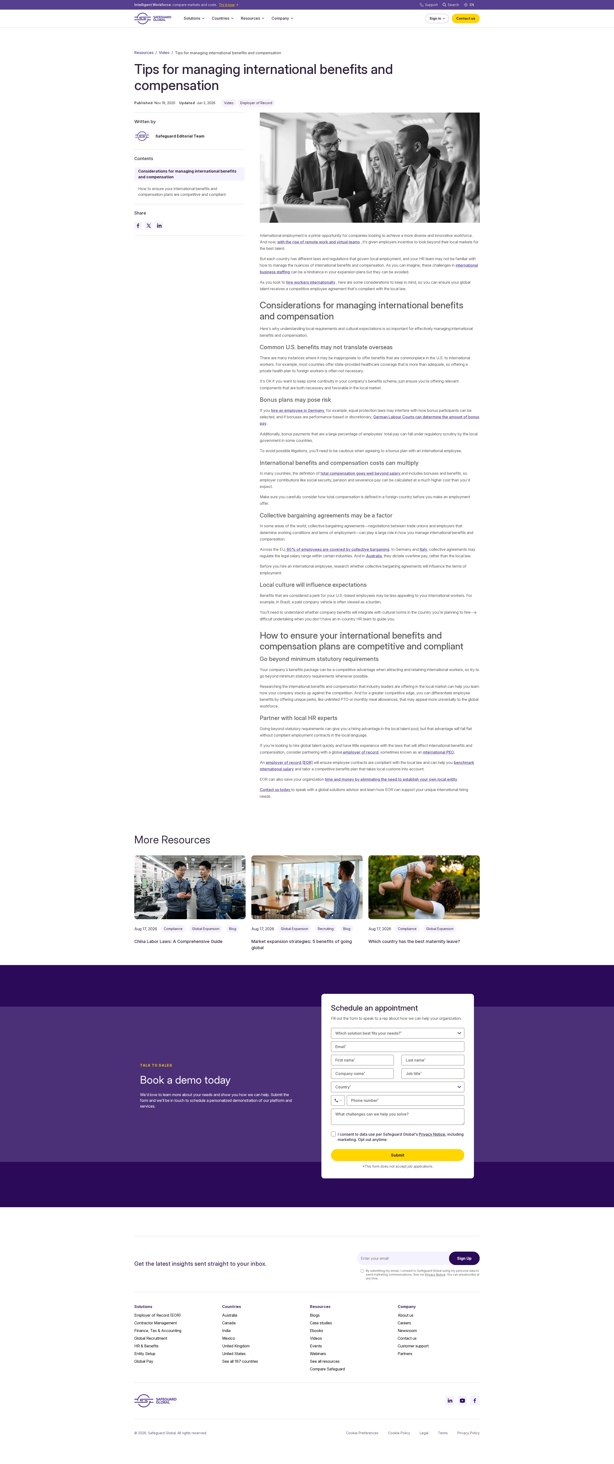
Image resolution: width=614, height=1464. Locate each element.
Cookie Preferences (362, 1433)
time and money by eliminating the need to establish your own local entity (391, 779)
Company (280, 18)
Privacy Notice (432, 1134)
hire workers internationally (310, 282)
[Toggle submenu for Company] (292, 18)
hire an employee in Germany (297, 410)
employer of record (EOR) (289, 762)
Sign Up (464, 1258)
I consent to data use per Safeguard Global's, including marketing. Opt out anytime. (401, 1137)
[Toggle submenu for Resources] (263, 18)
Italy (423, 549)
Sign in (435, 18)
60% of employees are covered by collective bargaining (337, 549)
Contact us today (275, 789)
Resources (250, 18)
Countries (220, 18)
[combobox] (397, 1087)
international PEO (438, 752)
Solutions (192, 18)
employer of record (360, 752)
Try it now (227, 5)
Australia (374, 555)
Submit (397, 1155)
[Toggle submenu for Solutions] (203, 18)
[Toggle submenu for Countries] (232, 18)
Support (431, 5)
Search (453, 5)
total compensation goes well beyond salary (361, 473)
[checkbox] (333, 1134)
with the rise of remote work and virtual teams (318, 242)
